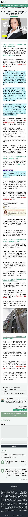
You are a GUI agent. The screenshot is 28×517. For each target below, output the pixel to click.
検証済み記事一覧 (23, 410)
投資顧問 (5, 7)
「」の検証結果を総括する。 (14, 337)
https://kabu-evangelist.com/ (10, 389)
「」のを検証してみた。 (14, 45)
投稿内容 (3, 424)
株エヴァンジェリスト (8, 55)
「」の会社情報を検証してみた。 (14, 280)
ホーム (2, 7)
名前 (2, 439)
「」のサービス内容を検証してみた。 (14, 240)
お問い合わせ (15, 486)
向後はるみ (21, 164)
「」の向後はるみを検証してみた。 (14, 157)
